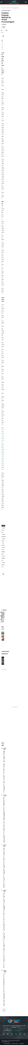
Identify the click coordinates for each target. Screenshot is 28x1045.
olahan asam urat (3, 530)
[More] (3, 36)
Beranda (3, 7)
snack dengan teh (3, 558)
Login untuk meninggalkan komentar (3, 660)
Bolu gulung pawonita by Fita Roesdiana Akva (2, 611)
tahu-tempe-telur (5, 971)
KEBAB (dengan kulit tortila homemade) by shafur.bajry (4, 820)
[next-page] (3, 645)
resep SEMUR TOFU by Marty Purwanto (4, 989)
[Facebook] (3, 1034)
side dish (8, 7)
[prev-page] (3, 643)
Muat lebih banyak (4, 1010)
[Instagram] (7, 1034)
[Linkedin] (11, 1034)
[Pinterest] (16, 1034)
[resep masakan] (14, 2)
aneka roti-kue (4, 581)
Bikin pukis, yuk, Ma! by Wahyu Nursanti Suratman (4, 772)
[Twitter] (24, 1034)
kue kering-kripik (15, 7)
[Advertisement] (14, 595)
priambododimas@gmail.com (17, 1030)
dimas (4, 24)
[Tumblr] (20, 1034)
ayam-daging (4, 567)
